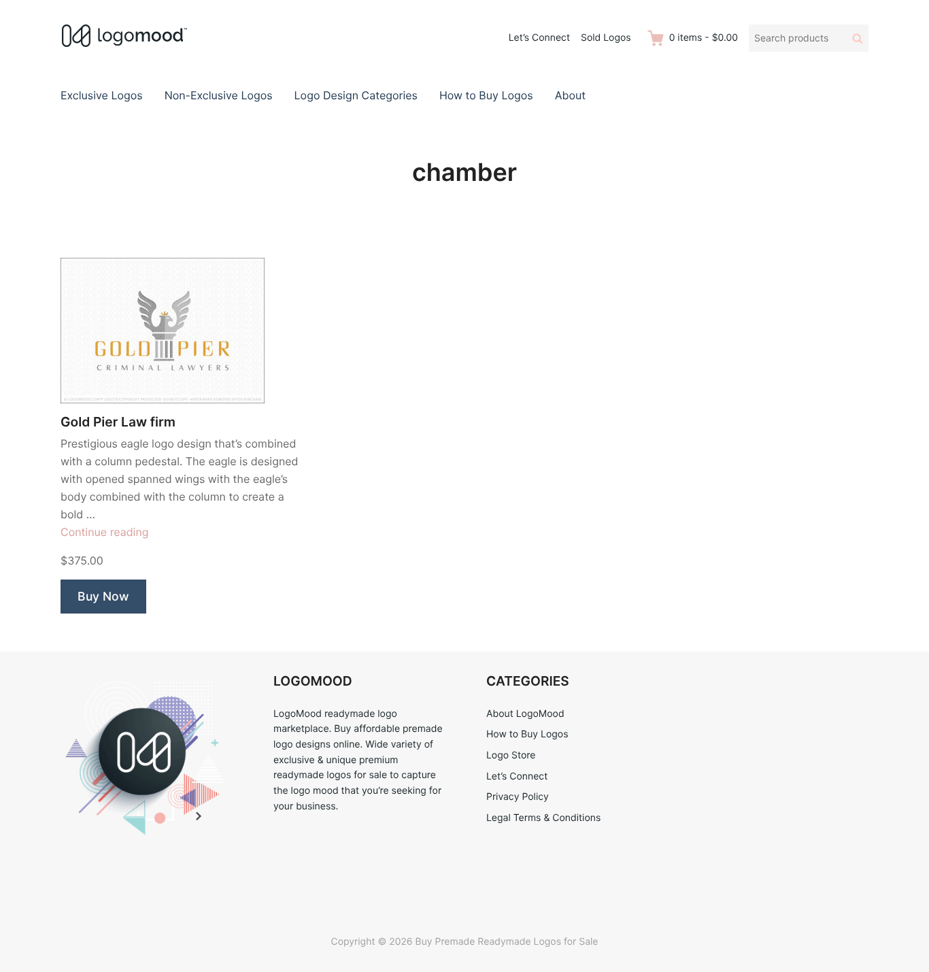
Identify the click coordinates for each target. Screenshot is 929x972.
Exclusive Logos (102, 95)
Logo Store (510, 755)
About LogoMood (525, 714)
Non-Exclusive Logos (219, 95)
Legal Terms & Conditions (543, 818)
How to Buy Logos (486, 95)
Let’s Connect (539, 38)
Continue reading (105, 532)
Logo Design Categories (356, 95)
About (570, 95)
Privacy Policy (517, 797)
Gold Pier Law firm (118, 422)
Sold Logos (606, 38)
